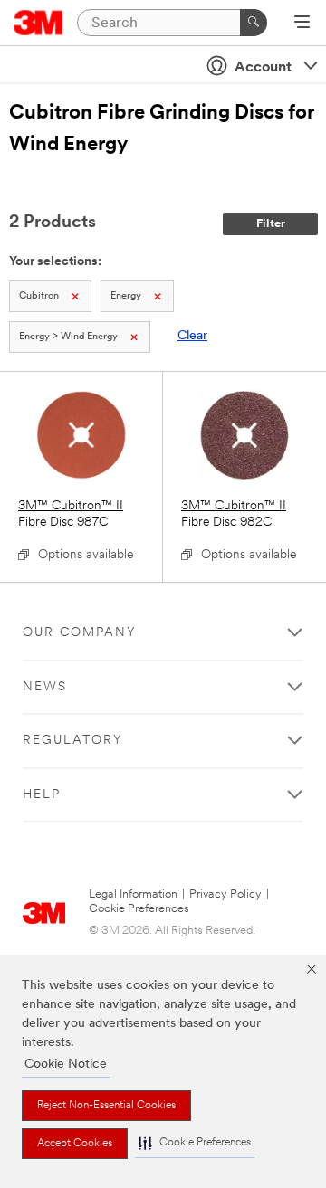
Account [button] (263, 68)
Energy (125, 296)
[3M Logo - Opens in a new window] (38, 22)
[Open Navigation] (302, 23)
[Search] (253, 22)
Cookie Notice (65, 1064)
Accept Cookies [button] (74, 1143)
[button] (194, 1143)
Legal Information (133, 894)
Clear (192, 336)
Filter (270, 224)
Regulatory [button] (73, 740)
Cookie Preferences (139, 909)
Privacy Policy (225, 894)
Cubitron (39, 296)
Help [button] (42, 795)
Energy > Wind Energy (68, 337)
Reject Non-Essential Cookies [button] (106, 1105)
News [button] (45, 687)
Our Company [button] (80, 633)
